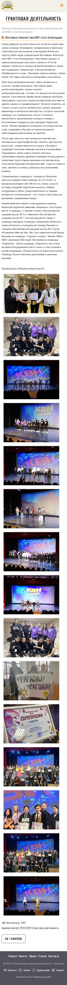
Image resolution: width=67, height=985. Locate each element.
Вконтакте (12, 970)
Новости (23, 956)
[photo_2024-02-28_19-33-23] (31, 853)
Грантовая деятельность (25, 28)
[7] (31, 508)
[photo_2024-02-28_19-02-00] (31, 681)
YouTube (26, 970)
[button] (61, 5)
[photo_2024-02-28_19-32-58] (31, 767)
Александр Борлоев (42, 976)
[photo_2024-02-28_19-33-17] (31, 810)
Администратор (10, 928)
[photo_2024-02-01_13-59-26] (31, 638)
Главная (6, 28)
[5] (31, 422)
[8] (31, 551)
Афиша (33, 956)
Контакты (53, 956)
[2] (31, 293)
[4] (31, 379)
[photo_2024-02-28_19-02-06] (31, 724)
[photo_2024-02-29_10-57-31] (31, 896)
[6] (31, 465)
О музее (42, 956)
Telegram (60, 970)
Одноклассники (43, 970)
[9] (31, 595)
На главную (13, 939)
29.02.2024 (26, 928)
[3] (31, 336)
